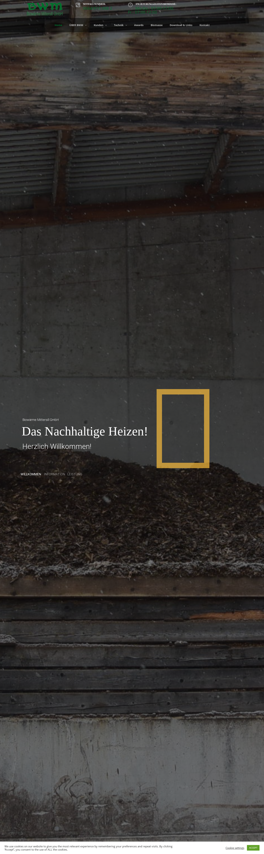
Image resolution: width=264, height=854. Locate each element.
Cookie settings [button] (235, 848)
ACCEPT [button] (253, 847)
